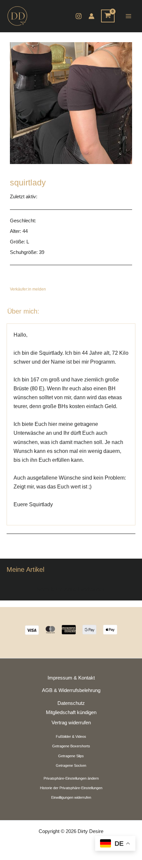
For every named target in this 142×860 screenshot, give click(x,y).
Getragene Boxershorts (71, 746)
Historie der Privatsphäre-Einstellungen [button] (71, 788)
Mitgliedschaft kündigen (71, 712)
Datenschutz (71, 703)
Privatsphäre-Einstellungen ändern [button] (71, 778)
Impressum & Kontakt (71, 677)
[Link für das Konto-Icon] (91, 16)
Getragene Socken (71, 765)
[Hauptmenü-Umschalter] (128, 16)
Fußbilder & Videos (71, 736)
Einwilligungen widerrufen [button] (71, 797)
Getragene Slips (71, 756)
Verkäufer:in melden (28, 289)
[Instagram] (78, 16)
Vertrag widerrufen (71, 722)
